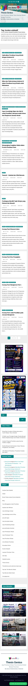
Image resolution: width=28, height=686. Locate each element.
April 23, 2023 (6, 287)
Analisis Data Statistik (7, 490)
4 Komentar (20, 59)
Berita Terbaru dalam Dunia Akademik (11, 497)
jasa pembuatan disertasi (20, 106)
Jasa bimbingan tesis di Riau (9, 514)
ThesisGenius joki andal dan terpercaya (11, 566)
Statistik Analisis (6, 559)
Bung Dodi (13, 59)
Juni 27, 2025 (6, 59)
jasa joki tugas (5, 517)
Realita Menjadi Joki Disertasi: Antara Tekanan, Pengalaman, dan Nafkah (13, 639)
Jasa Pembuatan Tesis (7, 535)
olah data (4, 555)
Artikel (3, 106)
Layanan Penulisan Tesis (7, 142)
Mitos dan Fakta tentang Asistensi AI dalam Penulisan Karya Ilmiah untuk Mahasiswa (13, 83)
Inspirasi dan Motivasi (10, 106)
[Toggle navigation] (25, 25)
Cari (3, 415)
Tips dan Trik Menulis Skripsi (9, 569)
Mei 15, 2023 (6, 231)
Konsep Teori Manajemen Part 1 (11, 285)
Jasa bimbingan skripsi (9, 52)
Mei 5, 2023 (5, 259)
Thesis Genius (7, 13)
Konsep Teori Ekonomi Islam (10, 229)
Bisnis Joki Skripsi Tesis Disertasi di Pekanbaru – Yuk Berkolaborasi (14, 463)
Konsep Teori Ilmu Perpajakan (11, 257)
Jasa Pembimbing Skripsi (8, 524)
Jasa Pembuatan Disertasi (9, 680)
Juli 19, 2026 (7, 612)
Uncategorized (5, 576)
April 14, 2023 (6, 317)
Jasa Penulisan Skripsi (7, 538)
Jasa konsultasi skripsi (10, 226)
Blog (3, 52)
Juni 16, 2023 (6, 205)
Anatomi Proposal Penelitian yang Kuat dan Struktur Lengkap (12, 624)
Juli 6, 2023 (6, 177)
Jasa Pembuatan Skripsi (8, 531)
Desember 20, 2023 (7, 149)
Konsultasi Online (5, 140)
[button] (22, 25)
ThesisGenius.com (11, 675)
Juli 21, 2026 (7, 597)
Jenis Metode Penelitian (8, 542)
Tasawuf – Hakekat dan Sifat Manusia (13, 175)
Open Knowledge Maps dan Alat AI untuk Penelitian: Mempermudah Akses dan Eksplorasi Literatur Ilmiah (14, 113)
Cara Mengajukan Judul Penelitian (10, 504)
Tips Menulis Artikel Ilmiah (8, 572)
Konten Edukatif (18, 52)
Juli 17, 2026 (7, 627)
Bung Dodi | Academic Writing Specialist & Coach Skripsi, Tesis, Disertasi (13, 595)
